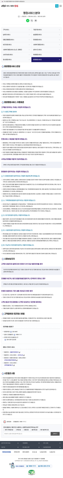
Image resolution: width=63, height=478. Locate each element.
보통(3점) (26, 430)
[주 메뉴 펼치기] (60, 6)
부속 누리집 (45, 443)
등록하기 (55, 433)
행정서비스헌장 (32, 16)
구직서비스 (6, 29)
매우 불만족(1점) (44, 430)
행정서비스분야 (41, 16)
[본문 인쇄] (35, 20)
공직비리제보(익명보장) (10, 360)
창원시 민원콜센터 (20, 466)
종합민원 (24, 16)
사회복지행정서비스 (38, 44)
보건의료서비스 (7, 44)
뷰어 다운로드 (25, 452)
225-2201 (9, 339)
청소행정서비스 (7, 59)
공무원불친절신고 (8, 365)
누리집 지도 (52, 452)
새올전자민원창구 (14, 352)
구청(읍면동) (25, 443)
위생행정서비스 (37, 54)
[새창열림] (31, 472)
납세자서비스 (6, 34)
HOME (19, 16)
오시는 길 (34, 452)
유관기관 (3, 447)
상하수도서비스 (37, 49)
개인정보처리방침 (6, 452)
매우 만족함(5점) (9, 430)
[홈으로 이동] (10, 6)
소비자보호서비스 (8, 54)
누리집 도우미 (43, 452)
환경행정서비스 (37, 59)
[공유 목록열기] (27, 20)
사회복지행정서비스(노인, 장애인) (12, 49)
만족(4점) (18, 430)
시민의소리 (20, 355)
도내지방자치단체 (47, 447)
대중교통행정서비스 (8, 39)
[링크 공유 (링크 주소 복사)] (31, 20)
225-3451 (15, 331)
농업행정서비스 (37, 34)
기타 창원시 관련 (25, 447)
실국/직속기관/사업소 (5, 443)
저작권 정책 (17, 452)
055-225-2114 (45, 466)
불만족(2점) (34, 430)
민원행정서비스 (37, 39)
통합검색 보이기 (56, 6)
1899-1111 (19, 334)
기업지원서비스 (37, 29)
